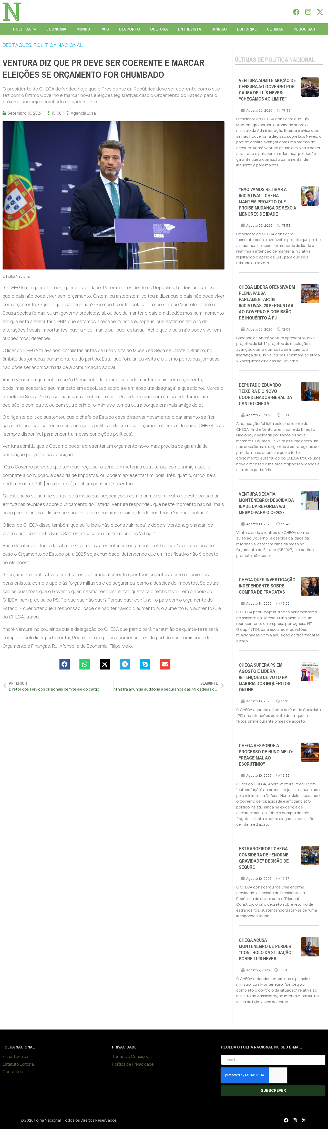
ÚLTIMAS (275, 29)
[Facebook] (296, 11)
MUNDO (83, 29)
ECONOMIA (56, 29)
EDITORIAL (247, 29)
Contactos (13, 1071)
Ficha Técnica (15, 1056)
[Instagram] (308, 11)
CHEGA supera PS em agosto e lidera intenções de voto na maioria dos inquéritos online (264, 677)
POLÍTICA (22, 29)
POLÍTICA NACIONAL (58, 45)
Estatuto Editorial (19, 1064)
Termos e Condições (132, 1056)
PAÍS (104, 29)
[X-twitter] (320, 11)
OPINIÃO (219, 29)
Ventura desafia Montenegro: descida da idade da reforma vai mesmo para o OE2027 (266, 503)
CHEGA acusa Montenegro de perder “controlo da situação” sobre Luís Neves (266, 949)
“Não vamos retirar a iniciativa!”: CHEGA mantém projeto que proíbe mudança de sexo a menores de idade (267, 201)
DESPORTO (129, 29)
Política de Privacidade (133, 1064)
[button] (64, 664)
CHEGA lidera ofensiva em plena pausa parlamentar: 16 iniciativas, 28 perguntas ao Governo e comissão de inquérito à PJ (267, 302)
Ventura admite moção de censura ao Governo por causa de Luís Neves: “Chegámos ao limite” (267, 89)
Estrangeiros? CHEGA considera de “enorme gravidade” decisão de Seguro (264, 858)
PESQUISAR (304, 29)
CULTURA (159, 29)
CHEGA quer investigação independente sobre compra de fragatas (267, 585)
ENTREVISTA (189, 29)
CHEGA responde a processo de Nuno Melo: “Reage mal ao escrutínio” (266, 754)
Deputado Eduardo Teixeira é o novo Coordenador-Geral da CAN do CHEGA (265, 394)
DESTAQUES (17, 45)
